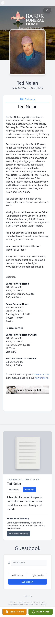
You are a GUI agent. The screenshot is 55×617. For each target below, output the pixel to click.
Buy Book (29, 489)
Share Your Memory (18, 533)
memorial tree (41, 374)
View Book (14, 489)
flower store (41, 377)
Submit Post (27, 581)
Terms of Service (35, 604)
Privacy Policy (19, 604)
